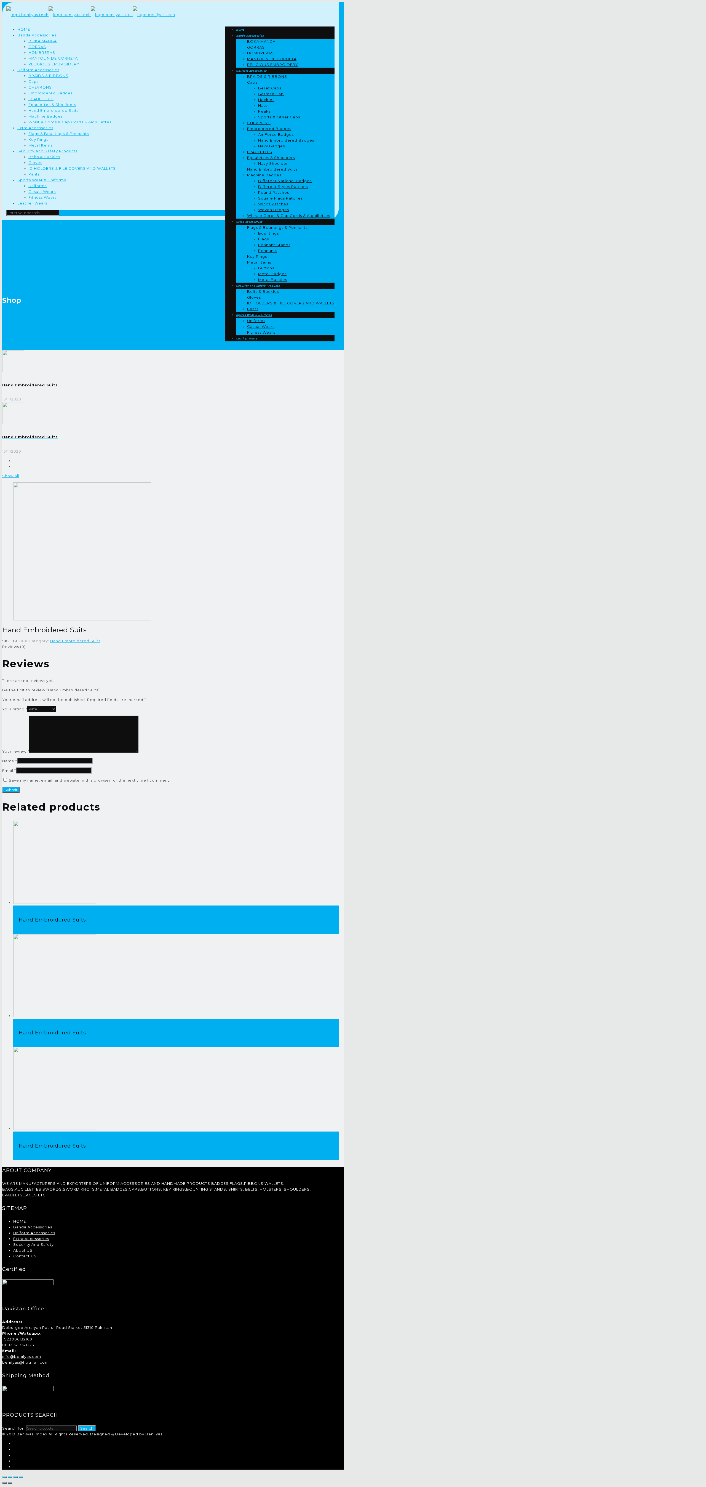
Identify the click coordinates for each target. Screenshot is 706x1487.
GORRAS (37, 46)
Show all (10, 476)
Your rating (14, 709)
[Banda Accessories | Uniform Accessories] (90, 14)
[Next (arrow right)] (10, 1483)
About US (23, 1250)
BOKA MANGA (42, 41)
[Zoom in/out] (21, 1477)
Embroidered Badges (50, 93)
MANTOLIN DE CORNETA (53, 58)
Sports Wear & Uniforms (41, 180)
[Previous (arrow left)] (4, 1483)
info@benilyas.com (21, 1356)
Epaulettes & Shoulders (52, 104)
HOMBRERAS (41, 52)
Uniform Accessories (38, 70)
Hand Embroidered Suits (53, 110)
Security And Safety (33, 1244)
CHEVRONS (40, 87)
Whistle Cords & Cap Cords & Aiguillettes (69, 122)
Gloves (35, 162)
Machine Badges (45, 116)
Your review (15, 751)
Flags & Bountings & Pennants (58, 133)
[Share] (10, 1477)
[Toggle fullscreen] (15, 1477)
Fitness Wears (42, 197)
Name (9, 761)
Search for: (13, 1428)
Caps (33, 81)
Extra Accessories (35, 128)
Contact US (25, 1256)
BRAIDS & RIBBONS (48, 75)
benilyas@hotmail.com (25, 1362)
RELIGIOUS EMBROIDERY (53, 64)
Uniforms (37, 186)
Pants (34, 174)
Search (86, 1428)
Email (9, 770)
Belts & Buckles (44, 157)
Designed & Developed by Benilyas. (127, 1434)
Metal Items (40, 145)
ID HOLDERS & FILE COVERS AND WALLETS (72, 168)
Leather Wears (32, 203)
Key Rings (38, 139)
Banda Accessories (36, 35)
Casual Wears (42, 191)
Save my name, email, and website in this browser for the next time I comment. (89, 780)
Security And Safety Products (47, 151)
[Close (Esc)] (4, 1477)
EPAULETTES (41, 99)
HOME (23, 29)
